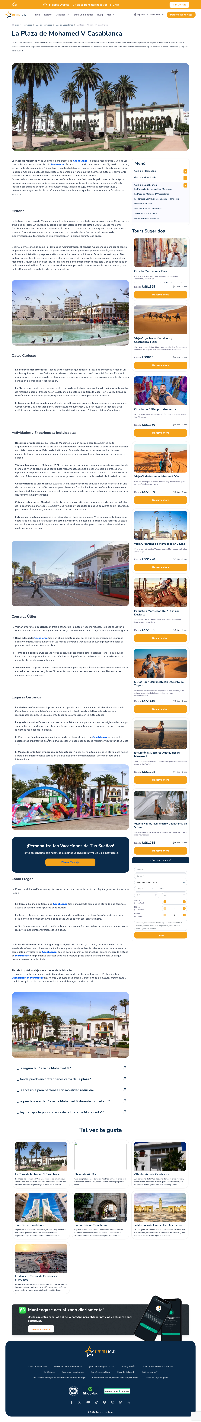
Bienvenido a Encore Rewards (67, 1366)
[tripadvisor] (128, 1402)
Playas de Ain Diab (143, 203)
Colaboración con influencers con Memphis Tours (115, 1377)
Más (109, 14)
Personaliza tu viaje (181, 14)
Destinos (61, 14)
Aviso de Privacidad (37, 1366)
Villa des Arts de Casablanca (147, 208)
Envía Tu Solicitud (125, 1372)
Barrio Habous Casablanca (146, 218)
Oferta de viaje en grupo (156, 1377)
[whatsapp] (120, 1402)
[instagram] (112, 1402)
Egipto (48, 14)
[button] (141, 14)
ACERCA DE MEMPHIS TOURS (157, 1366)
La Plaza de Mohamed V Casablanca (151, 193)
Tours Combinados (83, 14)
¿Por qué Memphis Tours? (101, 1366)
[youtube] (88, 1402)
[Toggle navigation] (29, 14)
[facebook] (72, 1402)
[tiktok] (96, 1402)
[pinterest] (104, 1402)
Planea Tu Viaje (70, 862)
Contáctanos (49, 1372)
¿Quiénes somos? (149, 1372)
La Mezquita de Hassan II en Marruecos (153, 189)
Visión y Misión (128, 1366)
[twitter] (79, 1402)
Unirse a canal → (41, 1329)
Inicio (37, 14)
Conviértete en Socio (100, 1372)
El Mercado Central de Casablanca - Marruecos (156, 198)
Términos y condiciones (73, 1372)
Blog (100, 14)
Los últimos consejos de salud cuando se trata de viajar (59, 1377)
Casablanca (41, 638)
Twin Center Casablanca (145, 213)
